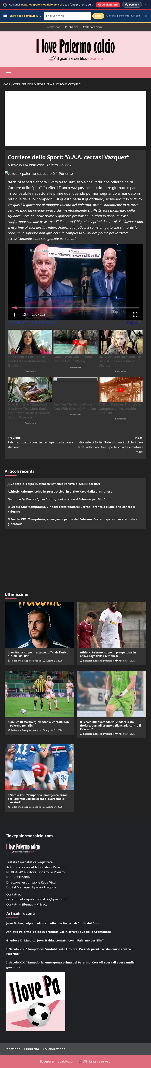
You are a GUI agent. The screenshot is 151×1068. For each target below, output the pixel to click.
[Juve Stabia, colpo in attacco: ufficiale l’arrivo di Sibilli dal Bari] (39, 625)
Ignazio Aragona (44, 887)
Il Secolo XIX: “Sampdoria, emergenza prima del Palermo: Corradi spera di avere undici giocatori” (72, 521)
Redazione (53, 27)
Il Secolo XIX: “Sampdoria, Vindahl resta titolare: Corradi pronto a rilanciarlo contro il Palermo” (71, 509)
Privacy (42, 904)
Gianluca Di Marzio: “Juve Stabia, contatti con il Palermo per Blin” (56, 499)
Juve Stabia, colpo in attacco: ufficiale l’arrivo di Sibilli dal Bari (54, 484)
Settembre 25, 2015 (60, 165)
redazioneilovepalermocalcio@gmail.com (36, 899)
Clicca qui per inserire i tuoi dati (123, 15)
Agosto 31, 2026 (54, 660)
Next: (110, 445)
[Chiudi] (146, 5)
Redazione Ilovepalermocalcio (27, 165)
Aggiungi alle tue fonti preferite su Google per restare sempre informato (73, 4)
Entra (98, 15)
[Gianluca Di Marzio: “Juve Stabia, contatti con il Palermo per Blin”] (39, 694)
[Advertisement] (75, 118)
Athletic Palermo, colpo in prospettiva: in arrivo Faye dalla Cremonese (60, 491)
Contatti (12, 904)
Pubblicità (71, 27)
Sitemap (27, 904)
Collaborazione (93, 27)
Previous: (40, 442)
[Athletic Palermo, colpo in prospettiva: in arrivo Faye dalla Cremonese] (111, 625)
